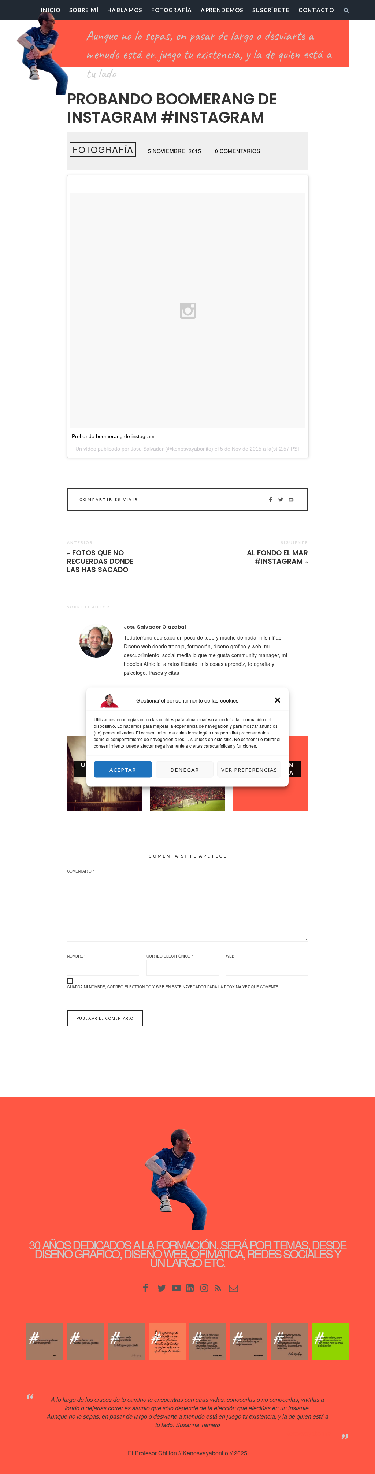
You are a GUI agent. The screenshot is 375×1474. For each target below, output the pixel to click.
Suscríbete (271, 10)
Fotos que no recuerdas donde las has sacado (100, 561)
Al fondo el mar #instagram (277, 557)
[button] (277, 700)
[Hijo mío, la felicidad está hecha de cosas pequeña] (207, 1341)
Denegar (184, 769)
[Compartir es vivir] (280, 499)
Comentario (80, 871)
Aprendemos (222, 10)
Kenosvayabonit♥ (308, 1433)
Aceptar (122, 769)
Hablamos (124, 10)
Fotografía (171, 10)
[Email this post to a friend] (291, 499)
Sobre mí (84, 10)
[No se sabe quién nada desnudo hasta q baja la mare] (248, 1341)
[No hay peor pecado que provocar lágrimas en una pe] (289, 1341)
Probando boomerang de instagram (113, 436)
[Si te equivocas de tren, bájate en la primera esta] (167, 1341)
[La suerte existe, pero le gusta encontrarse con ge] (330, 1341)
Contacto (316, 10)
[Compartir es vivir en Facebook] (270, 499)
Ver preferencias (249, 769)
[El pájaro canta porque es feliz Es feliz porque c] (126, 1341)
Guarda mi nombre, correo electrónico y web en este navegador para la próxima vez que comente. (173, 986)
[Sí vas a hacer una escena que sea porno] (85, 1341)
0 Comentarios (237, 151)
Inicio (50, 10)
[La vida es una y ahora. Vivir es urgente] (44, 1341)
